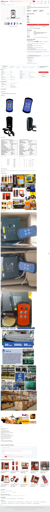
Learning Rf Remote (3, 498)
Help (37, 3)
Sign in (48, 1)
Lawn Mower (14, 492)
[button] (34, 67)
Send (5, 456)
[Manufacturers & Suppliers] (4, 1)
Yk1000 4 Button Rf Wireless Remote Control (11, 498)
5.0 (40, 67)
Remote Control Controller (10, 503)
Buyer (33, 3)
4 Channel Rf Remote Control (21, 498)
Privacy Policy (35, 509)
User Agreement (28, 509)
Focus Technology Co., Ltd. (20, 509)
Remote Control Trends (28, 503)
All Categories (3, 3)
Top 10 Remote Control (22, 503)
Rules (48, 3)
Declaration (32, 509)
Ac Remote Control (17, 503)
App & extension (41, 3)
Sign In (28, 63)
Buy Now (38, 24)
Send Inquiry (32, 26)
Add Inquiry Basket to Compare (13, 26)
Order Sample (38, 28)
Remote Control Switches (4, 503)
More (1, 504)
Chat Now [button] (44, 26)
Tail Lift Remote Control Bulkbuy (36, 503)
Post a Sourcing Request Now (19, 456)
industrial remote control (3, 492)
